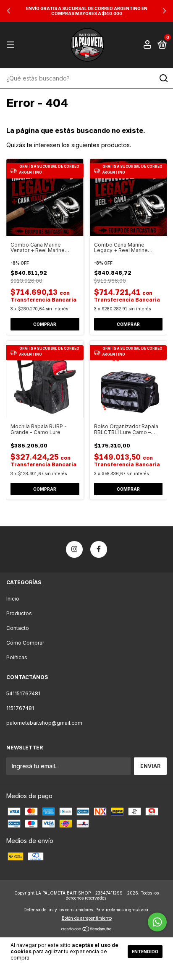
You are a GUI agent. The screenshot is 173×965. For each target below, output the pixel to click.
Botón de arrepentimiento (87, 918)
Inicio (12, 599)
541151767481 (23, 693)
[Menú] (12, 45)
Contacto (17, 628)
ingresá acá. (137, 909)
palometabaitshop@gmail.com (44, 723)
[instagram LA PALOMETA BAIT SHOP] (74, 549)
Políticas (16, 657)
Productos (19, 613)
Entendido (145, 951)
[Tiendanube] (86, 929)
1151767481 (20, 708)
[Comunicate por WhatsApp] (157, 922)
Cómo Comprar (25, 643)
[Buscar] (163, 78)
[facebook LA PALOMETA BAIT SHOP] (98, 549)
